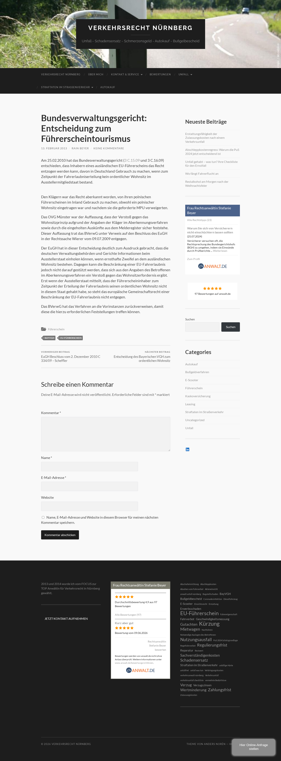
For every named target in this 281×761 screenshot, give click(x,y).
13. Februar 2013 (54, 148)
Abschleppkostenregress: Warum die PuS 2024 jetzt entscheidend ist (212, 151)
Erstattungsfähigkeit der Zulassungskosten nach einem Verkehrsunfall (205, 138)
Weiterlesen (220, 250)
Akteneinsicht (211, 589)
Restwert (199, 650)
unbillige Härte (226, 665)
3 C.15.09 (132, 160)
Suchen (190, 319)
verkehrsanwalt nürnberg (192, 675)
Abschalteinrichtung (189, 584)
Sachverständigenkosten (200, 655)
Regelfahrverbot (188, 645)
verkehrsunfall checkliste (192, 680)
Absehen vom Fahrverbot (191, 589)
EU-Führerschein (71, 337)
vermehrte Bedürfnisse (215, 680)
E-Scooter (191, 380)
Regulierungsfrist (212, 645)
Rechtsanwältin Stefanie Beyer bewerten (157, 645)
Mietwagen (190, 629)
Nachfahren (207, 630)
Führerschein (56, 329)
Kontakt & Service (125, 74)
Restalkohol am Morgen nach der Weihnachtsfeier (206, 183)
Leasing (190, 404)
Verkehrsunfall (212, 675)
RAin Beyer (80, 148)
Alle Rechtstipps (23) (199, 220)
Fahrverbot (187, 619)
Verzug (186, 685)
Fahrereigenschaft (228, 614)
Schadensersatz (194, 660)
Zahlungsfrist (219, 689)
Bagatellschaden (210, 594)
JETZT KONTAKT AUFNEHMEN (66, 618)
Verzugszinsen (202, 685)
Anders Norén (215, 744)
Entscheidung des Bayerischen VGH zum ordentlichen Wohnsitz (142, 356)
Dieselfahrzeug (230, 599)
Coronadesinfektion (212, 599)
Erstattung (213, 604)
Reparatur (186, 650)
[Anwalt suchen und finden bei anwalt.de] (212, 268)
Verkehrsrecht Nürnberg (140, 27)
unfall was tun (196, 670)
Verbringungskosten (214, 670)
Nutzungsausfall (196, 639)
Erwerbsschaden (190, 608)
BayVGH (49, 337)
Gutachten (188, 624)
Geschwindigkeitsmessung (212, 619)
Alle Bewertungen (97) (128, 614)
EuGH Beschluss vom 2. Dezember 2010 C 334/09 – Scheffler (70, 356)
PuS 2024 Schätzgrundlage (225, 640)
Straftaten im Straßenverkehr (65, 87)
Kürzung (209, 623)
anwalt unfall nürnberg (190, 594)
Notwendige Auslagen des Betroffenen (198, 634)
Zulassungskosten (188, 695)
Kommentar (51, 413)
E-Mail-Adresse (53, 477)
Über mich (95, 74)
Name (46, 458)
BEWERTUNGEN (160, 74)
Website (47, 497)
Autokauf (107, 87)
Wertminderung (193, 690)
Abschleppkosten (208, 584)
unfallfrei (184, 670)
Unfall (184, 74)
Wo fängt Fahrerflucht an (201, 173)
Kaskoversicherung (197, 396)
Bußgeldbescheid (191, 598)
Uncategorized (195, 420)
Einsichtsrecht (200, 604)
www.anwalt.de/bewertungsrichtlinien (134, 662)
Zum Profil (193, 259)
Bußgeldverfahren (197, 372)
